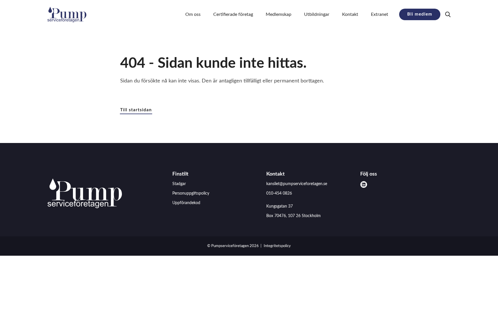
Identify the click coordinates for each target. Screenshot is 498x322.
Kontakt (350, 14)
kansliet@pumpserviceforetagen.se (296, 184)
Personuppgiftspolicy (190, 193)
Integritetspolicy (277, 246)
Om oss (193, 14)
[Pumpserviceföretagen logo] (84, 194)
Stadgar (179, 184)
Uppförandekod (186, 203)
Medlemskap (278, 14)
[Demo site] (66, 14)
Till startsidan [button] (136, 110)
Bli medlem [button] (419, 14)
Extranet (379, 14)
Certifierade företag (233, 14)
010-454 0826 (279, 193)
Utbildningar (316, 14)
